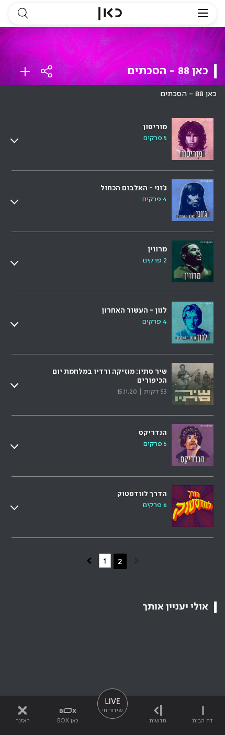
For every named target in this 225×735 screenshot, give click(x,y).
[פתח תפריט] (203, 14)
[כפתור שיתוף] (47, 71)
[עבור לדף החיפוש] (22, 13)
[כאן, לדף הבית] (110, 13)
